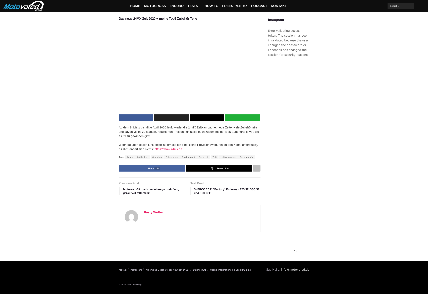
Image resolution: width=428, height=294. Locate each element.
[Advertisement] (212, 244)
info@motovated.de (295, 269)
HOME (135, 6)
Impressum (136, 269)
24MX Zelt (142, 157)
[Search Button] (411, 6)
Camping (157, 157)
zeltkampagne (228, 157)
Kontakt (123, 269)
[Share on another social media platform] (256, 168)
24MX (130, 157)
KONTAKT (279, 6)
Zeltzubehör (246, 157)
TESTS (192, 6)
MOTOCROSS (155, 6)
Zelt (214, 157)
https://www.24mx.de (168, 149)
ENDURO (177, 6)
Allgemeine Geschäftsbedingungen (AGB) (167, 269)
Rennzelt (204, 157)
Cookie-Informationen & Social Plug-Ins (230, 269)
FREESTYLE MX (234, 6)
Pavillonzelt (188, 157)
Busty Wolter (153, 212)
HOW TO (212, 6)
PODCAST (259, 6)
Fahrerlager (172, 157)
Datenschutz (199, 269)
